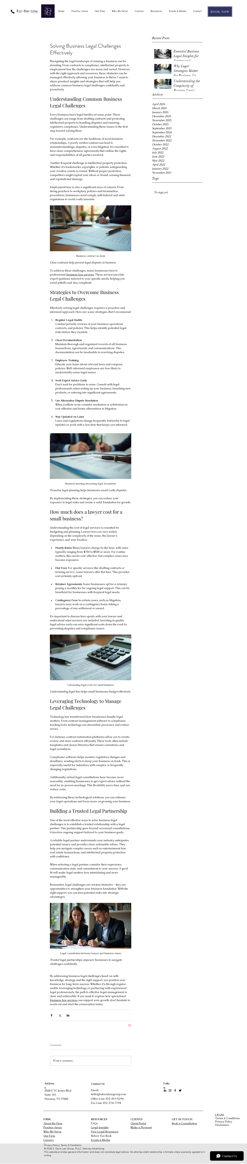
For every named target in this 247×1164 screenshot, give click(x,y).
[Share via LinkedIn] (68, 1015)
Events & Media (100, 1140)
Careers (48, 1140)
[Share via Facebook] (51, 1015)
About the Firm (52, 1123)
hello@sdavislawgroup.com (108, 1094)
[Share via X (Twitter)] (59, 1015)
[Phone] (12, 11)
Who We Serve (52, 1131)
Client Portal (138, 1123)
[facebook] (175, 1090)
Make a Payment (141, 1127)
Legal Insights (100, 1127)
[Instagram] (170, 1090)
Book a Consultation (184, 1123)
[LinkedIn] (165, 1090)
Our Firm (49, 1136)
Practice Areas (52, 1127)
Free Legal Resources (104, 1131)
